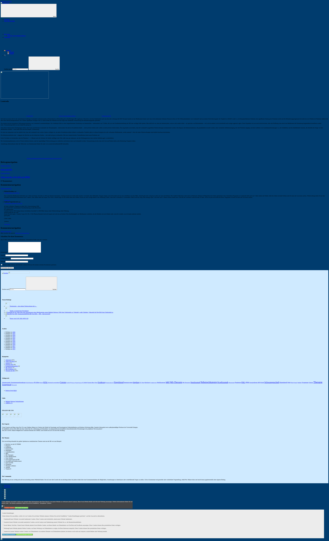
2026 (14, 332)
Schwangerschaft (271, 382)
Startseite (7, 19)
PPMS (247, 382)
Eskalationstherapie (110, 382)
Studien (299, 382)
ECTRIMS (84, 382)
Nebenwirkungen (208, 382)
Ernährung (102, 382)
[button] (5, 55)
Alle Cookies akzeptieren (21, 507)
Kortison (147, 382)
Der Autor (7, 34)
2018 (14, 344)
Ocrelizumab (222, 382)
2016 (14, 347)
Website (3, 261)
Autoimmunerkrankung (18, 382)
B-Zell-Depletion (30, 382)
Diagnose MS (9, 364)
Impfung (136, 382)
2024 (14, 335)
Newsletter (7, 37)
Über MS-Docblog (9, 21)
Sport (292, 382)
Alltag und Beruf (10, 361)
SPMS (289, 382)
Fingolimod (119, 382)
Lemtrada (46, 158)
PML (243, 382)
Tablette (311, 382)
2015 (14, 349)
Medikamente (161, 382)
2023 (14, 336)
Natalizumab (195, 382)
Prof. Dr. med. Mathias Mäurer (17, 36)
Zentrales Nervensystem (55, 158)
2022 (14, 338)
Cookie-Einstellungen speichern (24, 534)
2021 (14, 340)
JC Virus (142, 382)
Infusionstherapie (39, 158)
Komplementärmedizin (11, 366)
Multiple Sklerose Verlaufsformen (14, 401)
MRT (168, 382)
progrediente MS (255, 382)
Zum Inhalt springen (6, 1)
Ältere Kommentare (6, 188)
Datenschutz (7, 487)
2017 (14, 346)
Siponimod (283, 382)
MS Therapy (8, 367)
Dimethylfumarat (78, 382)
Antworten (7, 200)
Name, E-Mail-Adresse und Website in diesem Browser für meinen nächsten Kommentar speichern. (30, 265)
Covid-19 (68, 382)
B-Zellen (36, 382)
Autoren (7, 363)
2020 (14, 341)
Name (3, 255)
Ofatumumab (232, 382)
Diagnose (73, 382)
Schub (262, 382)
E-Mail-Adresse (5, 258)
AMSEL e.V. (9, 403)
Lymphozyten (153, 382)
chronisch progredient (54, 382)
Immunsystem (128, 382)
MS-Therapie (176, 382)
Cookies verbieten (9, 507)
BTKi (45, 382)
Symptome (305, 382)
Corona (63, 382)
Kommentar (4, 252)
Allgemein (8, 360)
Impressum (7, 485)
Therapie (317, 382)
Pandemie (238, 382)
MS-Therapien (186, 382)
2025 (14, 333)
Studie (295, 382)
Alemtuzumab (30, 158)
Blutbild (41, 382)
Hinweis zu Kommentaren (22, 233)
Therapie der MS (106, 116)
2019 (14, 343)
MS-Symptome (9, 369)
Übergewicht (14, 384)
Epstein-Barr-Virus (92, 382)
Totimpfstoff (6, 385)
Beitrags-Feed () (11, 390)
